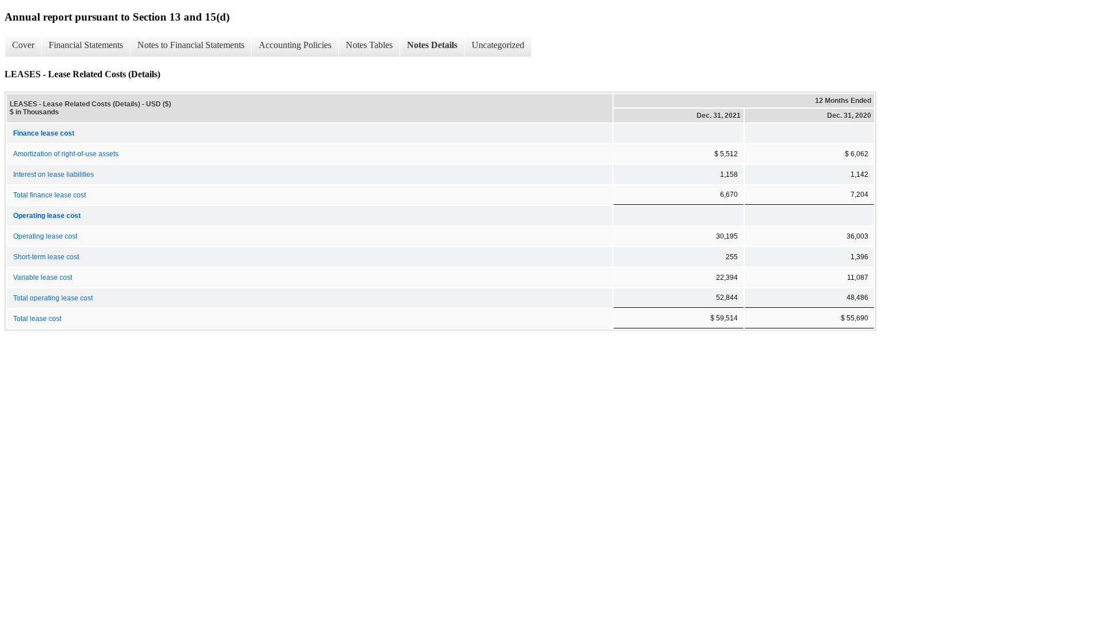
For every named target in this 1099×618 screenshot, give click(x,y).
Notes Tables (369, 45)
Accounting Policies (295, 45)
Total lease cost (37, 318)
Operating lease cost (45, 236)
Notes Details (432, 45)
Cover (23, 45)
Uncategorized (498, 45)
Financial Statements (86, 45)
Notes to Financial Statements (190, 45)
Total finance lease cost (49, 195)
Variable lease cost (42, 277)
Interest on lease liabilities (53, 174)
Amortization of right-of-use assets (65, 153)
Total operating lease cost (53, 298)
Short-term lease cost (46, 256)
